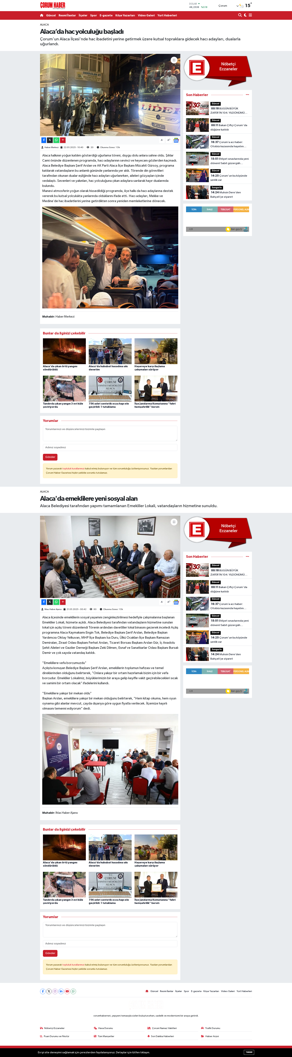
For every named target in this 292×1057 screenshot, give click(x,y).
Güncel (51, 15)
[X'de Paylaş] (50, 140)
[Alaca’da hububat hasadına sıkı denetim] (110, 351)
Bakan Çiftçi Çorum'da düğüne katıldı (228, 127)
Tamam (249, 1052)
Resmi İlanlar (67, 15)
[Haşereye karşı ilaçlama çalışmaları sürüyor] (156, 351)
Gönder (50, 457)
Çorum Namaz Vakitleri (164, 1028)
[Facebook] (43, 991)
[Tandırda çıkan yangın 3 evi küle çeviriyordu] (64, 388)
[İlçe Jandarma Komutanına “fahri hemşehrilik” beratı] (156, 388)
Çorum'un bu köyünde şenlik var (228, 178)
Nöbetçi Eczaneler (54, 1028)
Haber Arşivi (212, 1036)
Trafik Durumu (212, 1028)
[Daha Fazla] (63, 140)
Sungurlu (217, 188)
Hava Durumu (105, 1028)
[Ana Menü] (249, 15)
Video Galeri (146, 15)
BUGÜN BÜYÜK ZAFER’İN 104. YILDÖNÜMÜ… (228, 110)
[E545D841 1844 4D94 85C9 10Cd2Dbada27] (110, 257)
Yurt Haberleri (167, 15)
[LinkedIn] (61, 991)
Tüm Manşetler (106, 1036)
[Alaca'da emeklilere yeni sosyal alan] (110, 557)
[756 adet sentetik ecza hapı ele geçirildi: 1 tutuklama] (110, 388)
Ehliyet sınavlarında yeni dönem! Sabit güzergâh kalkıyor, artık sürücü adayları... (229, 161)
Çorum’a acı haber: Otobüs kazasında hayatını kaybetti (227, 145)
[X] (49, 991)
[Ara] (240, 15)
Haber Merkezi (52, 147)
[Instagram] (55, 991)
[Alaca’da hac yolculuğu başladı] (110, 95)
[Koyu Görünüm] (244, 15)
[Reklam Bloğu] (217, 70)
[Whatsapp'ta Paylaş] (56, 140)
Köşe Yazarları (125, 15)
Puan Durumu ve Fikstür (56, 1036)
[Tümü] (247, 95)
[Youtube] (67, 991)
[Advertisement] (25, 73)
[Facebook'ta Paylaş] (43, 140)
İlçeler (83, 15)
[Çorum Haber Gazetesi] (52, 5)
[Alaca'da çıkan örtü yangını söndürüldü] (64, 351)
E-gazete (106, 15)
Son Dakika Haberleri (162, 1036)
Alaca (44, 24)
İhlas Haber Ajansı (53, 609)
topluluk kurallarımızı (73, 468)
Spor (93, 15)
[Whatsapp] (73, 991)
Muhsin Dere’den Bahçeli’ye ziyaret (225, 194)
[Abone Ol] (176, 140)
